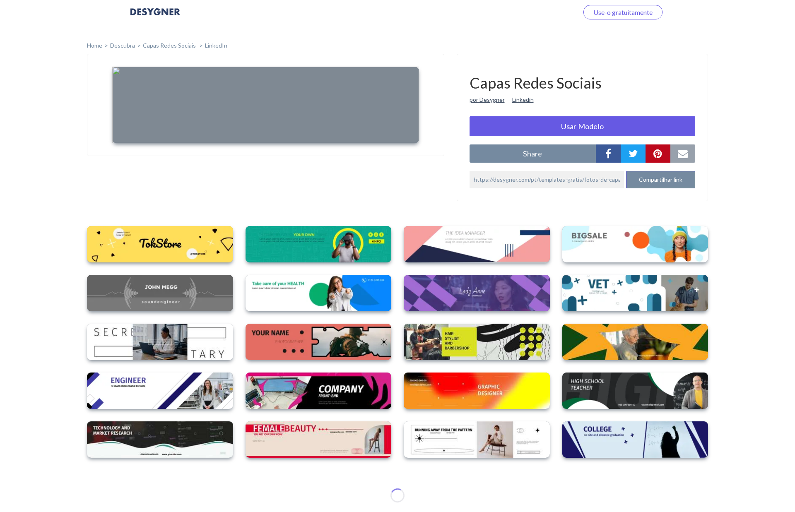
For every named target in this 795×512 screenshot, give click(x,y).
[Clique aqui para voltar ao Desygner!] (155, 17)
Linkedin (523, 99)
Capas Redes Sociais (170, 45)
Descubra (122, 45)
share (532, 153)
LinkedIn (216, 45)
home (94, 45)
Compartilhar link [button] (660, 179)
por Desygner (487, 99)
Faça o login (552, 12)
